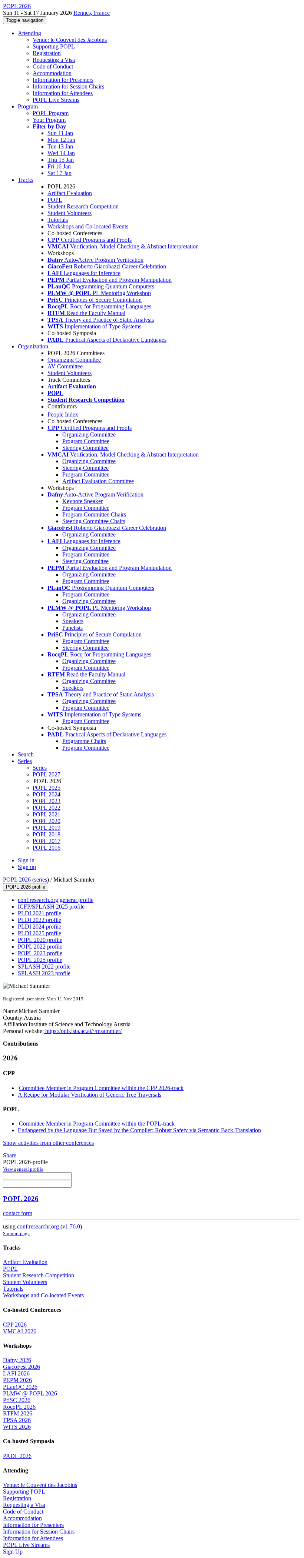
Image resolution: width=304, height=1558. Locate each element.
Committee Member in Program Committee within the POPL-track (97, 1123)
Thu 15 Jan (60, 160)
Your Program (49, 120)
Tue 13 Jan (60, 146)
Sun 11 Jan (60, 133)
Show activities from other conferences (48, 1143)
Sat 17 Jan (59, 173)
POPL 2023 (46, 801)
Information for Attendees (63, 93)
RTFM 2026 (17, 1413)
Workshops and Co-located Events (87, 226)
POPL (54, 200)
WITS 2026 (17, 1427)
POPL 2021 (46, 814)
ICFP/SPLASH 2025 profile (51, 906)
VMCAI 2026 (19, 1331)
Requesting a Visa (54, 60)
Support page (16, 1233)
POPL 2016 (46, 848)
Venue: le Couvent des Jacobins (70, 40)
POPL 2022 (46, 808)
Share (9, 1155)
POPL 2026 (17, 879)
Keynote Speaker (82, 501)
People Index (62, 414)
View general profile (23, 1169)
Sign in (26, 860)
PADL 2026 (17, 1456)
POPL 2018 (46, 834)
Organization (33, 346)
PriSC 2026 (16, 1400)
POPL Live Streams (56, 100)
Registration (47, 53)
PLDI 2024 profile (39, 926)
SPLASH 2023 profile (44, 973)
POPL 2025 (46, 788)
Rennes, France (91, 13)
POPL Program (51, 113)
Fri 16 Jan (59, 166)
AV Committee (65, 366)
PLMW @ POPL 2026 (30, 1393)
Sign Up (13, 1551)
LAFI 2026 (16, 1373)
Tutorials (57, 220)
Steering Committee (85, 448)
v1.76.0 (71, 1226)
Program (28, 106)
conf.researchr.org (38, 1226)
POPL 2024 (46, 794)
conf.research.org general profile (55, 900)
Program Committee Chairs (94, 514)
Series (40, 768)
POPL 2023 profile (40, 953)
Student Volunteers (69, 213)
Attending (29, 33)
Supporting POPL (54, 46)
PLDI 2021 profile (39, 913)
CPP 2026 (15, 1324)
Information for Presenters (63, 80)
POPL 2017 (46, 841)
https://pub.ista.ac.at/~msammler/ (83, 1031)
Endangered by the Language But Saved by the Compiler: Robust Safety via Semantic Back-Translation (139, 1130)
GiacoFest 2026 (21, 1367)
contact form (17, 1213)
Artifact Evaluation (69, 193)
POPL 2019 (46, 828)
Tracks (25, 180)
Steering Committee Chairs (93, 521)
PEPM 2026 (17, 1380)
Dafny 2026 (17, 1360)
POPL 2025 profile (40, 960)
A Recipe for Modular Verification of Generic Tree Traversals (89, 1094)
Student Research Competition (83, 206)
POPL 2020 (46, 821)
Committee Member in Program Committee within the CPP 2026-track (101, 1088)
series (40, 879)
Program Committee (85, 441)
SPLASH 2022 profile (44, 966)
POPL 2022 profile (40, 946)
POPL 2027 (46, 774)
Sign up (27, 867)
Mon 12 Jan (61, 140)
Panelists (72, 628)
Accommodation (52, 73)
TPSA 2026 (17, 1420)
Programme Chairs (84, 741)
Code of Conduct (53, 66)
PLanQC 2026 (20, 1387)
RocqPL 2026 (19, 1407)
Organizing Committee (74, 360)
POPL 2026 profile (25, 887)
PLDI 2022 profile (39, 920)
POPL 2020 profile (40, 940)
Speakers (72, 621)
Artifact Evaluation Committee (98, 481)
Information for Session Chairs (68, 86)
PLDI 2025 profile (39, 933)
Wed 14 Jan (61, 153)
